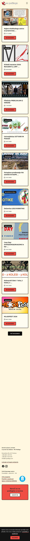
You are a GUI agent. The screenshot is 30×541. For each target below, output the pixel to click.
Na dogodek (10, 38)
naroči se (15, 495)
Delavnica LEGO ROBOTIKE (14, 208)
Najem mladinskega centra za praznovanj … (14, 30)
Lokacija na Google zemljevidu (10, 462)
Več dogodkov (15, 333)
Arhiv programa (6, 477)
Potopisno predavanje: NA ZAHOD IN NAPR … (14, 173)
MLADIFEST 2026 (10, 316)
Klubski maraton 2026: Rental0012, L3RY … (12, 66)
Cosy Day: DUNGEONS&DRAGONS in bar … (14, 244)
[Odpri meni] (27, 3)
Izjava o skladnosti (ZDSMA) (9, 481)
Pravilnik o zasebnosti (8, 479)
